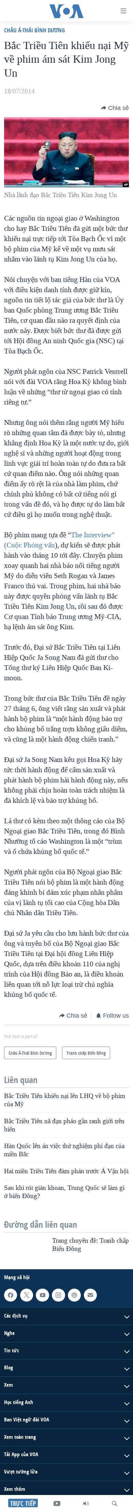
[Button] (115, 108)
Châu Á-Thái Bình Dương (34, 30)
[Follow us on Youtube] (42, 1295)
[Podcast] (74, 1295)
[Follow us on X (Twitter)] (26, 1295)
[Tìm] (114, 1503)
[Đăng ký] (90, 1295)
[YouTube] (57, 1503)
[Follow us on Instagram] (58, 1295)
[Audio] (86, 1503)
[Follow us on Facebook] (10, 1295)
